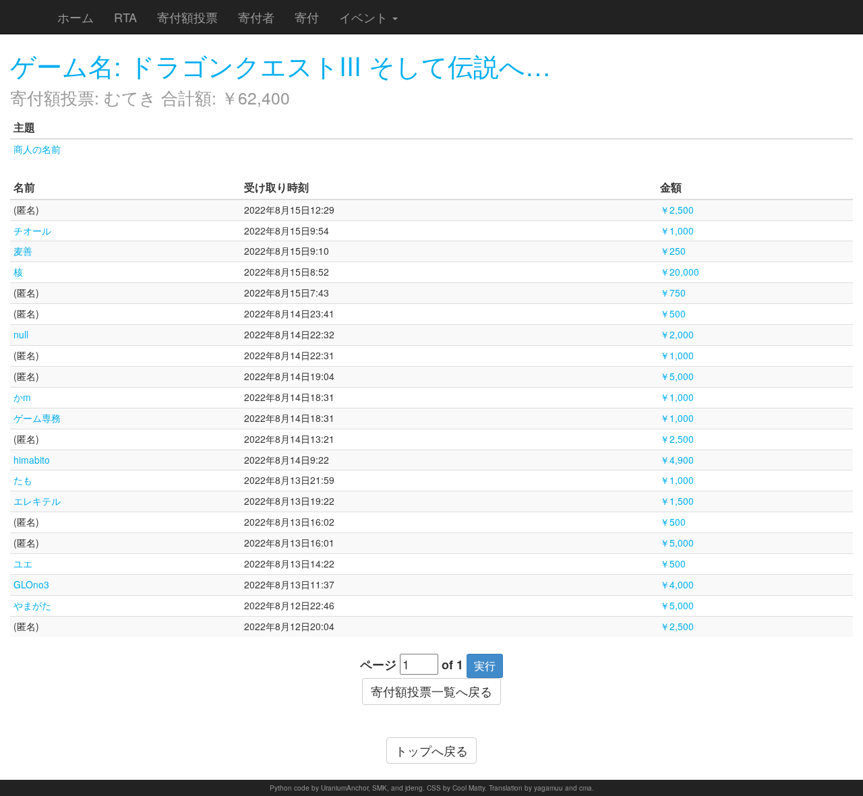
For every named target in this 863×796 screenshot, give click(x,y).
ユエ (22, 563)
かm (22, 397)
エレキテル (37, 501)
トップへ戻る (431, 750)
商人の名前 (37, 149)
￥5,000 (677, 376)
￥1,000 (677, 230)
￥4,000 (677, 584)
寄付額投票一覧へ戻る (431, 691)
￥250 (673, 250)
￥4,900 (677, 459)
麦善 (22, 250)
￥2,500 (677, 209)
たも (22, 480)
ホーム (75, 17)
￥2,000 (677, 334)
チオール (32, 230)
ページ (378, 664)
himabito (31, 459)
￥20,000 (679, 271)
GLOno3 (31, 584)
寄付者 (256, 17)
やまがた (32, 605)
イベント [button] (365, 17)
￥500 (673, 313)
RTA (125, 17)
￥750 (673, 292)
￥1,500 (677, 501)
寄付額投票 (187, 17)
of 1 (452, 664)
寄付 (307, 17)
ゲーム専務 (37, 418)
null (20, 334)
